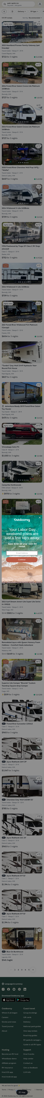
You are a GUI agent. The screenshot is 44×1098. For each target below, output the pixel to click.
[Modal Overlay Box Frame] (22, 549)
